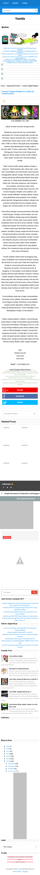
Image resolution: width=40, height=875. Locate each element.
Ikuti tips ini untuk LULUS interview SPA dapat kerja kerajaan (20, 48)
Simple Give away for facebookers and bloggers (22, 493)
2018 (8, 749)
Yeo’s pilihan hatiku (16, 656)
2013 (8, 761)
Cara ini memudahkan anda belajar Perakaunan (21, 376)
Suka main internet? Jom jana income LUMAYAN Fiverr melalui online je (20, 57)
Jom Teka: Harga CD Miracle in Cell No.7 (23, 679)
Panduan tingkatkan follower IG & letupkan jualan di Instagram (20, 51)
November (11, 766)
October (10, 768)
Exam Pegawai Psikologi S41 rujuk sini (20, 632)
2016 (8, 754)
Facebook (20, 396)
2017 (8, 751)
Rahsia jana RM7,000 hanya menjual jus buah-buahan (21, 616)
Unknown (6, 484)
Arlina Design (17, 871)
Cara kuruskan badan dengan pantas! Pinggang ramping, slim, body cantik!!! (21, 373)
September (11, 771)
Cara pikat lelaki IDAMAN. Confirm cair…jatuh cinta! (21, 371)
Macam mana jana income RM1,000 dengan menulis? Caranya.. (21, 383)
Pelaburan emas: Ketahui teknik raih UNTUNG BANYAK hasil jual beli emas (20, 380)
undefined (6, 427)
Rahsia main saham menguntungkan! (20, 378)
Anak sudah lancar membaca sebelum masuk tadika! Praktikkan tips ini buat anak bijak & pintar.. (20, 61)
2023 (8, 746)
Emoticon (7, 537)
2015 (8, 756)
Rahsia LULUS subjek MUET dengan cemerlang (20, 59)
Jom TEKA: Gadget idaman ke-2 (20, 692)
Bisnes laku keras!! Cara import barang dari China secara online (20, 54)
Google (20, 390)
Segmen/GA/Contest (13, 86)
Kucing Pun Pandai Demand (19, 669)
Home (3, 86)
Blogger (25, 871)
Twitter (20, 402)
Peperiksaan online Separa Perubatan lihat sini (20, 639)
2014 (8, 759)
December (11, 763)
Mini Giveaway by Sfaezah (26, 499)
